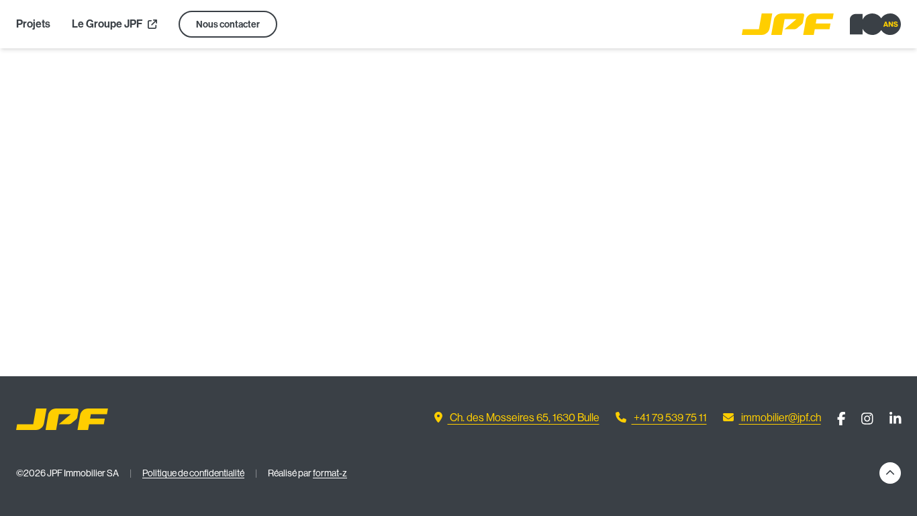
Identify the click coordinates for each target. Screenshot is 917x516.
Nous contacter (228, 24)
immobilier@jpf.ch (780, 417)
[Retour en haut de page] (890, 473)
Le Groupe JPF (108, 23)
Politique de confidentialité (193, 473)
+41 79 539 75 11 (669, 417)
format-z (330, 473)
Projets (33, 23)
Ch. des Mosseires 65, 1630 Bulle (523, 417)
